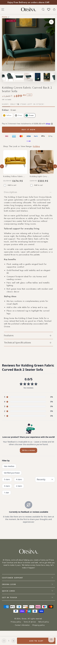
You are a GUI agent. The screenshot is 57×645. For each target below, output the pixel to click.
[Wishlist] (48, 9)
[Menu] (3, 9)
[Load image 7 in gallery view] (37, 77)
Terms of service (30, 622)
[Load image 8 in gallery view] (47, 77)
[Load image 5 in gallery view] (19, 77)
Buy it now (28, 129)
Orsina (24, 618)
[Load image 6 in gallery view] (28, 77)
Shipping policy (38, 625)
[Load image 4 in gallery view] (10, 77)
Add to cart (12, 185)
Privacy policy (16, 622)
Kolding (36, 146)
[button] (43, 9)
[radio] (7, 115)
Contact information (22, 625)
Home (4, 16)
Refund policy (43, 622)
